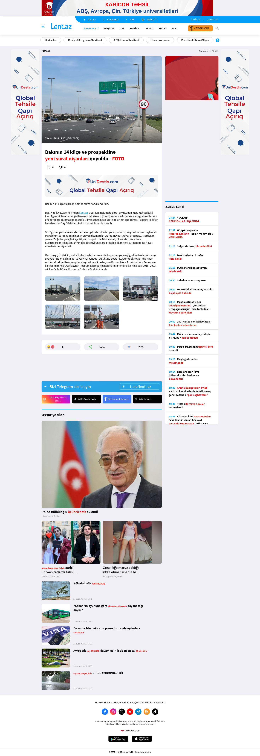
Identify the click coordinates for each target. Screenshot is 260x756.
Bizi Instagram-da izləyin (57, 399)
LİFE (122, 28)
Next (217, 40)
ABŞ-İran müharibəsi (126, 40)
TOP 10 (162, 28)
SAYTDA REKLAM (103, 702)
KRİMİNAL (135, 28)
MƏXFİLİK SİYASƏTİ (155, 702)
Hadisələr (50, 40)
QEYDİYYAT (212, 19)
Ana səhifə (203, 51)
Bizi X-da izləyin (145, 399)
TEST (175, 28)
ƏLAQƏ (117, 702)
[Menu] (43, 26)
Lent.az (83, 212)
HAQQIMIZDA (137, 702)
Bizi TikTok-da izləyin (86, 399)
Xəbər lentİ (91, 28)
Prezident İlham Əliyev (195, 40)
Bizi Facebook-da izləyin (118, 399)
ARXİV (125, 702)
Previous (42, 40)
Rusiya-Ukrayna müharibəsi (85, 40)
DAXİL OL (196, 19)
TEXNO (149, 28)
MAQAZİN (109, 28)
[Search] (217, 27)
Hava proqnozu (160, 40)
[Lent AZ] (61, 26)
